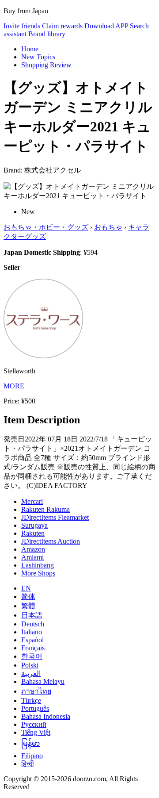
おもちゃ (108, 227)
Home (29, 49)
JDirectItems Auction (50, 541)
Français (33, 648)
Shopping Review (46, 65)
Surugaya (34, 525)
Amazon (33, 549)
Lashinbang (37, 565)
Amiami (32, 557)
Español (32, 640)
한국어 (31, 656)
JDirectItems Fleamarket (55, 517)
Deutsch (32, 624)
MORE (14, 386)
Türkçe (31, 700)
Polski (29, 665)
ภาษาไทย (36, 691)
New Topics (38, 57)
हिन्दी (27, 763)
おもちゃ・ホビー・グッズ (46, 227)
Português (35, 708)
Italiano (31, 632)
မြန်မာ (30, 743)
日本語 (31, 615)
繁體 (28, 606)
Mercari (32, 501)
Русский (33, 724)
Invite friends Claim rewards (43, 26)
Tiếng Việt (35, 732)
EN (26, 588)
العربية (31, 673)
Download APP (106, 26)
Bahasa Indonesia (45, 716)
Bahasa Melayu (42, 681)
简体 (28, 596)
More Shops (38, 573)
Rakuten (33, 533)
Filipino (32, 756)
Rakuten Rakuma (45, 509)
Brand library (46, 34)
